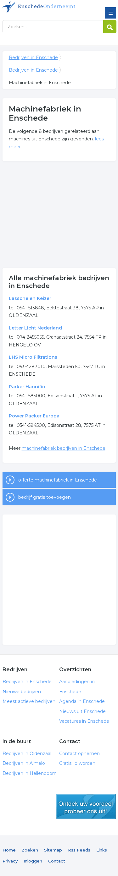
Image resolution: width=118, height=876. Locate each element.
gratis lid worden (86, 806)
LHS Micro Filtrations (33, 357)
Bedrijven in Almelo (24, 763)
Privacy (10, 860)
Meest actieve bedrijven (29, 701)
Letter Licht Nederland (35, 328)
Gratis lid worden (77, 763)
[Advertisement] (59, 214)
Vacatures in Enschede (84, 721)
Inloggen (33, 860)
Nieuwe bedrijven (22, 691)
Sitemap (53, 849)
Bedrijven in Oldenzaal (27, 753)
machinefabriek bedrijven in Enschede (63, 448)
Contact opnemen (79, 753)
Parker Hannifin (27, 386)
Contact (56, 860)
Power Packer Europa (34, 416)
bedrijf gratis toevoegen (44, 497)
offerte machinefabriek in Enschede (57, 480)
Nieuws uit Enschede (82, 711)
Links (101, 849)
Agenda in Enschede (82, 701)
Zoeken (30, 849)
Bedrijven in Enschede (48, 7)
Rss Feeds (79, 849)
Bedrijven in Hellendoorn (30, 773)
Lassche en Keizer (30, 298)
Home (9, 849)
